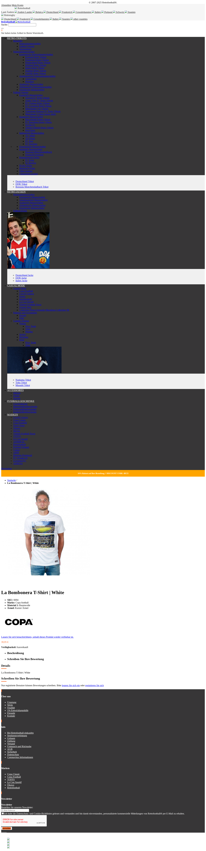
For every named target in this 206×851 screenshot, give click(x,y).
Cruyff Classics (26, 293)
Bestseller (17, 41)
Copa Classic (19, 420)
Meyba (16, 431)
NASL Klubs (25, 165)
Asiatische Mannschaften (31, 84)
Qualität (11, 707)
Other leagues (25, 171)
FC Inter (29, 141)
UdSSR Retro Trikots (35, 73)
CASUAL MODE (16, 285)
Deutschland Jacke (24, 275)
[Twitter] (3, 831)
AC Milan (30, 135)
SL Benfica (30, 163)
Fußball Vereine (26, 46)
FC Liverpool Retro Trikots (38, 106)
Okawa (16, 428)
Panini (22, 296)
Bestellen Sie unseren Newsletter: (17, 807)
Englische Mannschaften (31, 95)
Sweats (22, 315)
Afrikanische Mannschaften (32, 205)
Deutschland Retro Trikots (37, 62)
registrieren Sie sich (94, 685)
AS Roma (30, 138)
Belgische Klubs (27, 168)
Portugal (108, 12)
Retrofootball (25, 299)
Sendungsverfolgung (17, 735)
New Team (30, 326)
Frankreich (67, 12)
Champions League (28, 173)
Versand (11, 743)
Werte (10, 705)
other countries (80, 19)
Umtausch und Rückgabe (19, 746)
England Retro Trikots (35, 57)
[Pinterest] (6, 831)
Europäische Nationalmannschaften (36, 54)
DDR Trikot (21, 184)
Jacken (22, 334)
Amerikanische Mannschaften (33, 200)
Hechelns (23, 337)
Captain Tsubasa (21, 321)
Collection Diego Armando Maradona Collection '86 (44, 310)
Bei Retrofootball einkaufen (20, 733)
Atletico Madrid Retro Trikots (39, 127)
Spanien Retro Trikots (35, 70)
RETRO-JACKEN (16, 191)
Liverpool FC (19, 460)
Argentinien (31, 79)
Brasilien (29, 81)
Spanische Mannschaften (31, 117)
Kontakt (11, 716)
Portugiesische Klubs (29, 157)
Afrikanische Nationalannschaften (35, 87)
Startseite (11, 480)
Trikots (22, 323)
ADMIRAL (19, 441)
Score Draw (19, 425)
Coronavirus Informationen (20, 757)
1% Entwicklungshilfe (17, 710)
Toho (27, 329)
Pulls (21, 318)
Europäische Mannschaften (32, 197)
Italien (97, 12)
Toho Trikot (21, 382)
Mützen (17, 393)
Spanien (131, 12)
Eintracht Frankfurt (34, 154)
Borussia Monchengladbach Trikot (32, 187)
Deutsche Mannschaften (30, 149)
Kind (21, 340)
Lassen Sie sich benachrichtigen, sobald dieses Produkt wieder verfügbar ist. (37, 637)
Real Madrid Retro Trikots (37, 119)
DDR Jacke (21, 278)
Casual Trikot (19, 288)
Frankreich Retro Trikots (37, 60)
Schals (16, 395)
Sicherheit (12, 752)
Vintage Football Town (30, 304)
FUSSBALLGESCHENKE (20, 401)
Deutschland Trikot (25, 181)
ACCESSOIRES (15, 390)
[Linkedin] (5, 831)
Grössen (11, 738)
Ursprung (11, 702)
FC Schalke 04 (20, 458)
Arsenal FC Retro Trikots (37, 98)
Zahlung (11, 741)
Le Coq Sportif (26, 302)
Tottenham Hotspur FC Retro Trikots (42, 111)
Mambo (29, 331)
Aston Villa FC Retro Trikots (39, 100)
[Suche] (2, 28)
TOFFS (17, 436)
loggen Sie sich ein (71, 685)
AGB (10, 749)
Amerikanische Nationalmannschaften (37, 76)
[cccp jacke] (28, 267)
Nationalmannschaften (30, 43)
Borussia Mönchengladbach (38, 152)
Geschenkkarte (20, 404)
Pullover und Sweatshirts (25, 312)
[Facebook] (1, 831)
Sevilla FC (30, 125)
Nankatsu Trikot (23, 380)
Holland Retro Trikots (35, 65)
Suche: (4, 24)
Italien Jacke (21, 280)
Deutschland (52, 12)
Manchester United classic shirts (40, 114)
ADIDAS (18, 463)
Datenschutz (13, 754)
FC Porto (29, 160)
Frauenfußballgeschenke (24, 409)
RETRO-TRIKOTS (17, 38)
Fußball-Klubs (20, 210)
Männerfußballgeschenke (25, 406)
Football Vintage (21, 447)
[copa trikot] (34, 372)
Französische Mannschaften (32, 146)
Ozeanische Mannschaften (31, 89)
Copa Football (26, 291)
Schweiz (120, 12)
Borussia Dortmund (22, 455)
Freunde (11, 713)
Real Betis (30, 130)
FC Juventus (31, 144)
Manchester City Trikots (36, 108)
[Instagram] (4, 831)
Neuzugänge (25, 49)
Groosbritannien (83, 12)
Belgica (39, 12)
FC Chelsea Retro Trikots (37, 103)
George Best (25, 307)
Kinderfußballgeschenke (24, 412)
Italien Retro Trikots (34, 68)
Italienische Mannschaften (31, 133)
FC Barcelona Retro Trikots (38, 122)
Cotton (16, 450)
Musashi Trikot (23, 385)
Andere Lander (25, 12)
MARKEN (12, 414)
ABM (16, 452)
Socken (16, 398)
